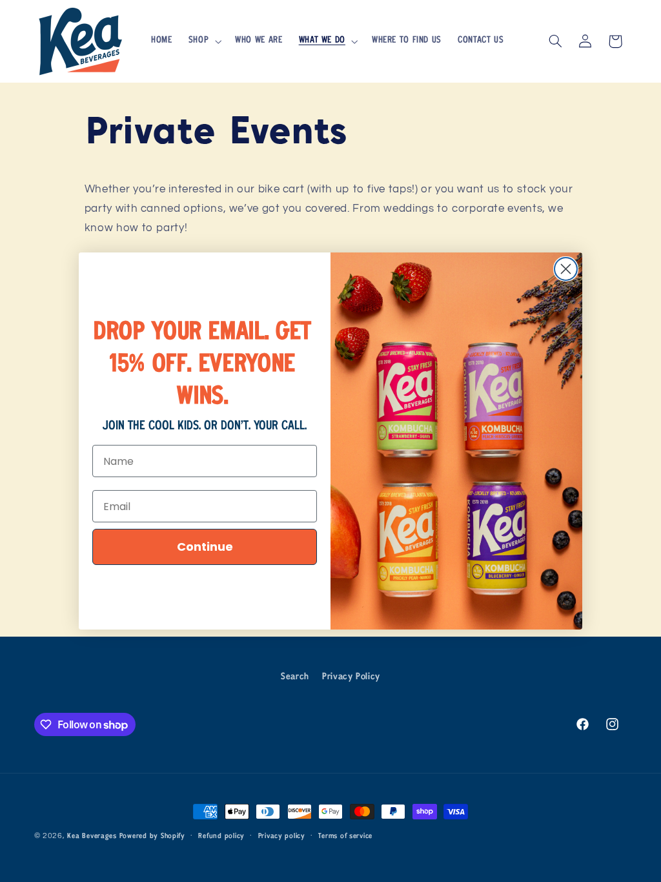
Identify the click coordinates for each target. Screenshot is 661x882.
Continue (205, 546)
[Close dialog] (565, 269)
